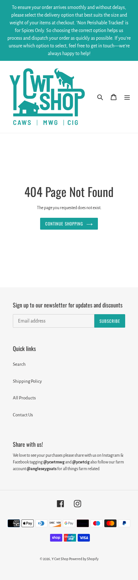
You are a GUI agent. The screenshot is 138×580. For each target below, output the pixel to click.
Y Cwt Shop (60, 559)
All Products (24, 398)
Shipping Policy (27, 381)
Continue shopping (64, 223)
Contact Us (23, 415)
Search (19, 364)
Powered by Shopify (84, 559)
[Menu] (127, 97)
